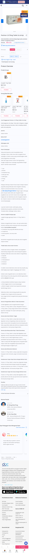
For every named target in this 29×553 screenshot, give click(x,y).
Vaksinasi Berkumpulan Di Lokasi (21, 523)
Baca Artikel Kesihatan (20, 505)
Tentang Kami (5, 533)
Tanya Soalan (5, 517)
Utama (2, 457)
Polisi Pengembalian (6, 519)
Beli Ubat (4, 501)
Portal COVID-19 (19, 517)
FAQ (3, 536)
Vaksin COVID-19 (19, 515)
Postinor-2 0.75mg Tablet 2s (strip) (7, 458)
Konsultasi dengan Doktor (7, 503)
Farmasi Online (8, 457)
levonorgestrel (5, 140)
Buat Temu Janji (5, 508)
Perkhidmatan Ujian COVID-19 (20, 513)
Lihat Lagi (3, 389)
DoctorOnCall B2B (20, 536)
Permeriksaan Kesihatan (7, 510)
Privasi (3, 534)
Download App (21, 1)
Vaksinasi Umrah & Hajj (7, 507)
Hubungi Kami (5, 531)
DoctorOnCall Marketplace (18, 533)
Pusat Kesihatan (19, 501)
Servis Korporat (19, 541)
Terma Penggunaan (6, 538)
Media (3, 542)
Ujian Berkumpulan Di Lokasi (20, 520)
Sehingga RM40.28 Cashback (19, 42)
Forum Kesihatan (19, 503)
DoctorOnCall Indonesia (21, 539)
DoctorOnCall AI (19, 538)
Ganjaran (4, 514)
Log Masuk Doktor (6, 540)
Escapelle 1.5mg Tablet (6, 83)
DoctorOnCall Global (20, 531)
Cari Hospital (5, 505)
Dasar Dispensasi (6, 544)
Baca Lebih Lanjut (9, 484)
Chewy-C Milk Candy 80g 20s (16, 107)
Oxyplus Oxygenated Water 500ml (5, 107)
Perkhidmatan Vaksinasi (7, 516)
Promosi (4, 512)
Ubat (14, 457)
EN (26, 5)
